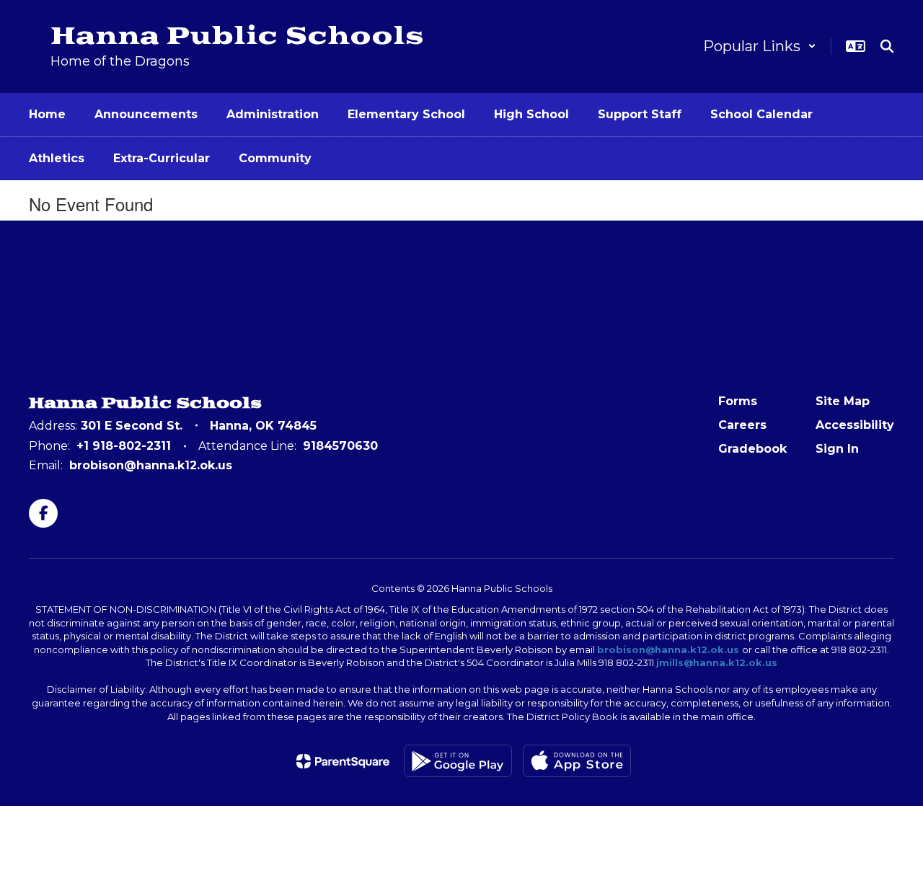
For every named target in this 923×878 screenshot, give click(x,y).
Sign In (837, 449)
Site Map (843, 401)
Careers (742, 425)
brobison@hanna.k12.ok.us (150, 465)
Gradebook (752, 449)
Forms (737, 401)
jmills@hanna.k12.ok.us (716, 662)
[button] (759, 46)
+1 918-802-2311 (123, 446)
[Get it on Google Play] (458, 761)
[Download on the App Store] (577, 761)
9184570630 (340, 446)
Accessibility (855, 425)
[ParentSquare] (343, 761)
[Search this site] (887, 46)
